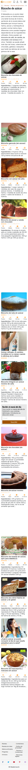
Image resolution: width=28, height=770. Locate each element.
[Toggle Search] (21, 2)
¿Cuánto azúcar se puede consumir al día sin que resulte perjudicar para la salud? (13, 641)
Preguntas (5, 752)
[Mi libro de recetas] (14, 2)
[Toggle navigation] (25, 2)
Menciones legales (18, 755)
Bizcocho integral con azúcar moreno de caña (12, 383)
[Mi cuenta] (17, 2)
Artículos (4, 754)
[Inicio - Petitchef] (2, 5)
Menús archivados (7, 749)
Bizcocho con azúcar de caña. (13, 179)
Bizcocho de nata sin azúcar (12, 313)
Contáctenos (20, 743)
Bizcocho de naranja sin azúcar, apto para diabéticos (13, 558)
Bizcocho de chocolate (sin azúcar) (11, 448)
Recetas (4, 743)
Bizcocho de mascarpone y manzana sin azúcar (11, 670)
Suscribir (14, 422)
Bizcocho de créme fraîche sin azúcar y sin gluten (13, 599)
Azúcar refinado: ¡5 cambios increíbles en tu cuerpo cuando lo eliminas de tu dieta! (13, 354)
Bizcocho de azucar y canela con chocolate (12, 221)
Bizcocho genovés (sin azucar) (13, 143)
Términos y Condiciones (19, 751)
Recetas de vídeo (7, 746)
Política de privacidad (18, 747)
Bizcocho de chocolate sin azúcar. (11, 76)
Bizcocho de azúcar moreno (12, 490)
